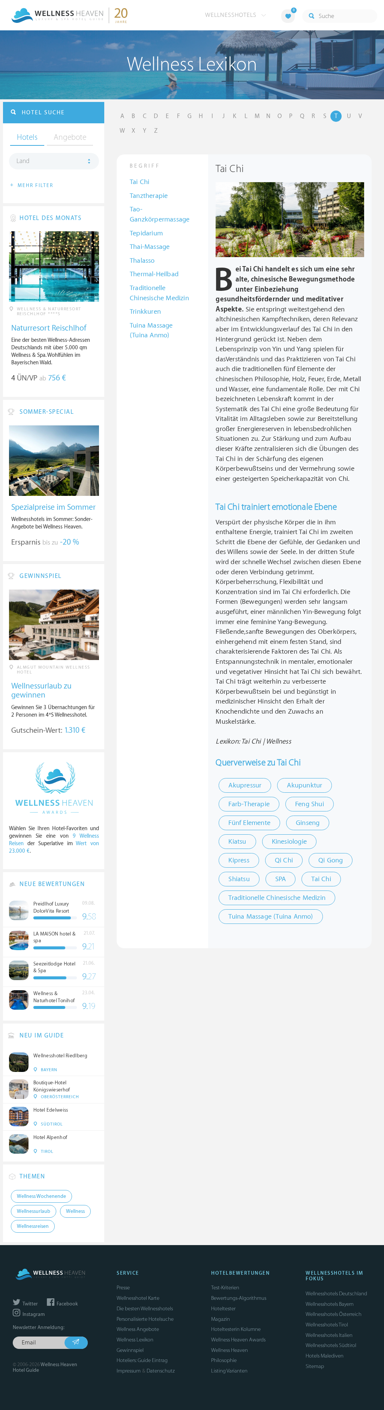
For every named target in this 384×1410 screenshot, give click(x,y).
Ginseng (308, 823)
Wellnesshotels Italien (329, 1335)
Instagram (33, 1314)
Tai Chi (139, 182)
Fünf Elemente (249, 823)
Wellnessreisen (33, 1226)
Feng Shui (309, 804)
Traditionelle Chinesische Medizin (159, 293)
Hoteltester (223, 1308)
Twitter (29, 1304)
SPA (280, 879)
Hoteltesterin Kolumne (236, 1329)
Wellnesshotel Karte (138, 1298)
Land (23, 161)
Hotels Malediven (325, 1356)
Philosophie (224, 1360)
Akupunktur (304, 785)
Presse (123, 1287)
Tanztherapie (149, 196)
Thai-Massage (150, 247)
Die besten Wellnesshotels (145, 1308)
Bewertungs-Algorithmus (238, 1298)
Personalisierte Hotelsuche (145, 1319)
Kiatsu (237, 842)
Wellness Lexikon (135, 1340)
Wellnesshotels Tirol (327, 1325)
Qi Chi (284, 860)
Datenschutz (161, 1371)
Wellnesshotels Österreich (334, 1314)
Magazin (220, 1319)
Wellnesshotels (231, 15)
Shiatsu (238, 879)
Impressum (129, 1371)
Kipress (238, 860)
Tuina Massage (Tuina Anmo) (151, 331)
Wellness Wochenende (41, 1196)
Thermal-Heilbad (154, 274)
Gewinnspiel (130, 1350)
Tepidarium (146, 233)
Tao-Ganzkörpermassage (159, 214)
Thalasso (142, 261)
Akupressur (244, 785)
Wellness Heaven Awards (238, 1340)
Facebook (67, 1304)
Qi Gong (330, 860)
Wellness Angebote (138, 1329)
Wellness (75, 1211)
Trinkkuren (145, 312)
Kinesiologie (289, 842)
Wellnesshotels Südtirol (331, 1345)
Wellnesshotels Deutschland (336, 1293)
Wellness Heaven (229, 1350)
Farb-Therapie (249, 804)
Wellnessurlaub (33, 1211)
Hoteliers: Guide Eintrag (142, 1360)
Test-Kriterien (225, 1287)
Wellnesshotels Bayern (330, 1304)
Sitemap (315, 1366)
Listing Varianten (229, 1371)
